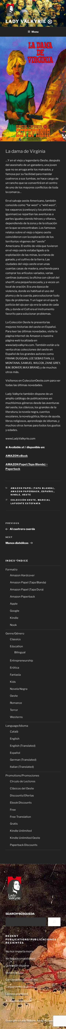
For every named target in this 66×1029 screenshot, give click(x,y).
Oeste (26, 494)
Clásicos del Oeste (22, 788)
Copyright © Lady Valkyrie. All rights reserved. (32, 1020)
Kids (13, 681)
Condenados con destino (22, 979)
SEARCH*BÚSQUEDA (20, 913)
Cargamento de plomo (20, 986)
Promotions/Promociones (22, 775)
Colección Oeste (23, 500)
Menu (35, 31)
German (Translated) (23, 759)
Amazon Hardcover (22, 575)
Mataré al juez (14, 972)
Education (16, 646)
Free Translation (20, 816)
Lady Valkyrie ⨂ (29, 21)
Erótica (14, 667)
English (14, 738)
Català (14, 731)
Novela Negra (18, 689)
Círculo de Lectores (22, 781)
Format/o (11, 569)
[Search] (54, 921)
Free (13, 809)
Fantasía (15, 674)
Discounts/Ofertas (22, 795)
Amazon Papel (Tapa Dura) (26, 589)
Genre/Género (15, 633)
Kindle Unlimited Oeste (25, 838)
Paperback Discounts (23, 845)
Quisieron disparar (17, 965)
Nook (13, 625)
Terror (14, 710)
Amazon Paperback (25, 491)
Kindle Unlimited (21, 830)
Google (14, 610)
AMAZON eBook (17, 455)
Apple (14, 603)
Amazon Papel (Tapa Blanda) (32, 488)
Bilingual (19, 652)
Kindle (16, 494)
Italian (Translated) (22, 766)
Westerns (16, 717)
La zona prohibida (17, 993)
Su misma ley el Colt (19, 1000)
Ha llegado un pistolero (20, 958)
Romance (16, 703)
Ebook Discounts (21, 802)
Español (47, 491)
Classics (15, 639)
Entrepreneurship (21, 660)
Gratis (14, 823)
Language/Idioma (17, 725)
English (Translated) (22, 745)
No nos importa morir (19, 951)
